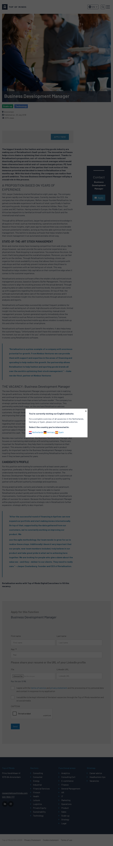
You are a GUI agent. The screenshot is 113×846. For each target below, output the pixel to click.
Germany (50, 432)
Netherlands (37, 432)
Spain (61, 432)
